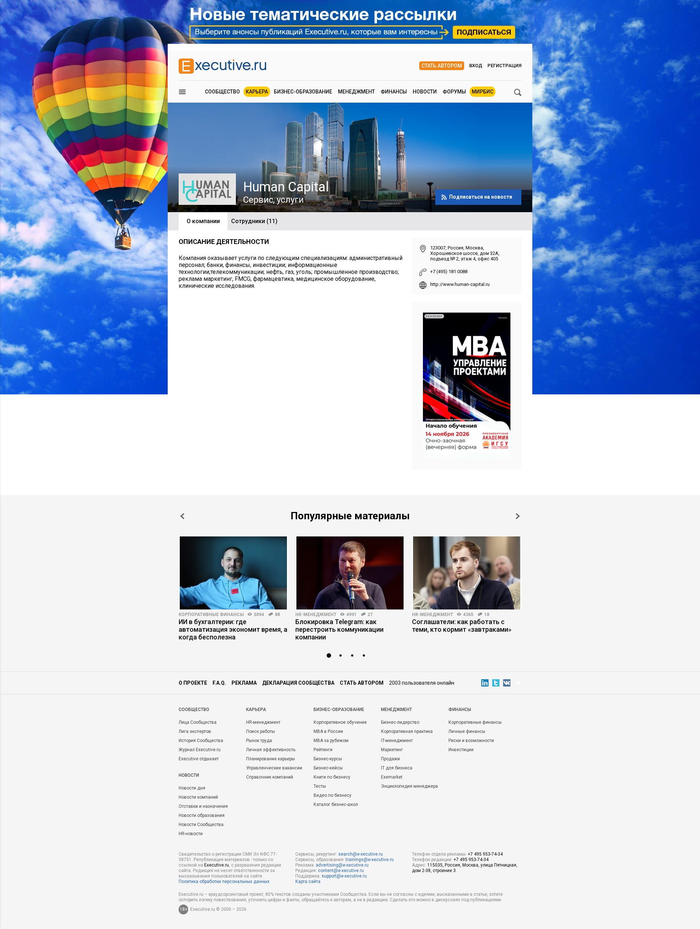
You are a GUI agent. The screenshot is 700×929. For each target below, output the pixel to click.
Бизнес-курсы (328, 758)
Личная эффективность (270, 749)
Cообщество (194, 709)
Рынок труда (259, 740)
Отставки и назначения (203, 806)
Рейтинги (323, 749)
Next (517, 516)
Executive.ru (216, 865)
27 (370, 614)
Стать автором (441, 66)
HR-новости (191, 833)
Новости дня (192, 788)
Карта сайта (307, 881)
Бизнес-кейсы (328, 768)
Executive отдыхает (199, 758)
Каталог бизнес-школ (336, 804)
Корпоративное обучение (340, 722)
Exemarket (391, 777)
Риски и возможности (471, 740)
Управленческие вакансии (274, 768)
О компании (203, 221)
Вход (475, 65)
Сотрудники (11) (254, 221)
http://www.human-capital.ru (460, 284)
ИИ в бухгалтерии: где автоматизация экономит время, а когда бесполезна (233, 629)
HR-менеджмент (316, 614)
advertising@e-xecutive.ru (342, 865)
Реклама (244, 683)
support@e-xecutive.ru (344, 876)
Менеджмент (356, 92)
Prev (182, 516)
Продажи (390, 758)
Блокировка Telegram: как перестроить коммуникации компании (339, 629)
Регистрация (504, 65)
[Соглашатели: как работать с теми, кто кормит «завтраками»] (466, 572)
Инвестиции (461, 749)
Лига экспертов (195, 731)
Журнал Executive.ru (200, 749)
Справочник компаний (269, 777)
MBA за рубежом (331, 740)
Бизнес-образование (303, 92)
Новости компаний (198, 797)
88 (277, 614)
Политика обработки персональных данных (224, 881)
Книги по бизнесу (332, 777)
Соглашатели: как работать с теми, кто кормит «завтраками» (462, 625)
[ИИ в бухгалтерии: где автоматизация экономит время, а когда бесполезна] (233, 572)
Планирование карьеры (270, 758)
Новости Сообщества (201, 824)
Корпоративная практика (407, 731)
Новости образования (202, 815)
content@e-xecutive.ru (341, 870)
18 (486, 614)
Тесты (320, 786)
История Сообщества (201, 740)
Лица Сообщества (198, 722)
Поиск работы (260, 731)
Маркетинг (392, 749)
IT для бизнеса (396, 768)
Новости (425, 92)
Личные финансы (466, 731)
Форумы (454, 92)
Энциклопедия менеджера (409, 786)
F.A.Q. (219, 683)
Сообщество (222, 92)
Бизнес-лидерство (400, 722)
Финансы (394, 92)
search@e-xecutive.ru (360, 854)
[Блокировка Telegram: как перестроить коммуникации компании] (350, 572)
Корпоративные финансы (211, 614)
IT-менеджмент (397, 740)
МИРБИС (482, 92)
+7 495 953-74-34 (485, 854)
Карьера (257, 92)
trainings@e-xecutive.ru (370, 859)
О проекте (193, 683)
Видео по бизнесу (332, 795)
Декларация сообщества (298, 683)
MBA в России (328, 731)
